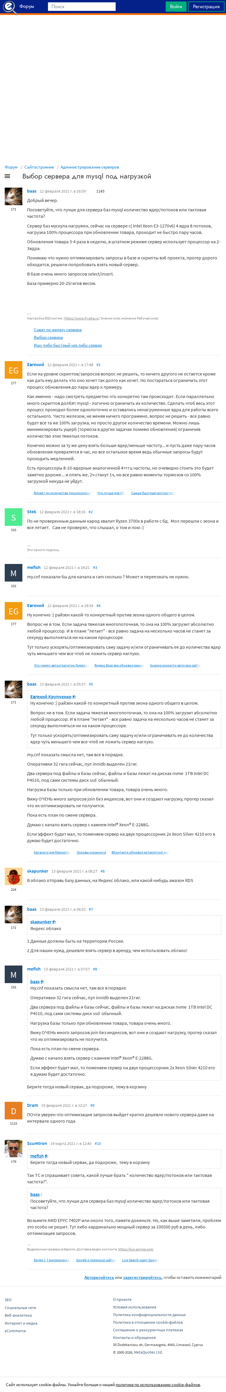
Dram (32, 1105)
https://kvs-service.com (135, 1249)
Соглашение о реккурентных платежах (148, 1329)
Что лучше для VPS (111, 493)
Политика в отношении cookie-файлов (148, 1322)
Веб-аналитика (18, 1315)
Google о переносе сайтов (96, 1260)
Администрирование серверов (90, 167)
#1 (99, 364)
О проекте (122, 1299)
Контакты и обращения (134, 1337)
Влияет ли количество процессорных (63, 493)
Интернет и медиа (21, 1323)
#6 (103, 871)
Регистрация (206, 6)
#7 (91, 909)
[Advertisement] (113, 29)
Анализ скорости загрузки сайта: (175, 665)
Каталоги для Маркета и (52, 852)
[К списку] (17, 177)
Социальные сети (20, 1307)
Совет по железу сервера (58, 329)
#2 (91, 511)
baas (31, 191)
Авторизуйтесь (99, 1277)
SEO (8, 1299)
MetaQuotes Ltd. (148, 1352)
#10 (98, 1143)
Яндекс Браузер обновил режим (119, 665)
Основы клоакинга (91, 852)
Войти (176, 6)
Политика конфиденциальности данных (149, 1314)
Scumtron (37, 1143)
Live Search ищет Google (140, 1260)
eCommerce (15, 1330)
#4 (99, 605)
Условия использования (134, 1307)
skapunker (37, 871)
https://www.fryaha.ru (82, 318)
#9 (92, 1105)
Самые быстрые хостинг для (153, 493)
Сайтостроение (39, 167)
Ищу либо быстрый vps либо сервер (68, 345)
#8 (95, 969)
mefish (34, 567)
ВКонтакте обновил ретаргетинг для (140, 852)
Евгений (35, 364)
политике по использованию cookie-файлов (158, 1384)
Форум (11, 167)
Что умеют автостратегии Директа (61, 665)
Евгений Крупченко (51, 696)
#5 (91, 684)
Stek (31, 511)
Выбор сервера (48, 337)
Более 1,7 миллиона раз (52, 1260)
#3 (95, 567)
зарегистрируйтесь (142, 1277)
